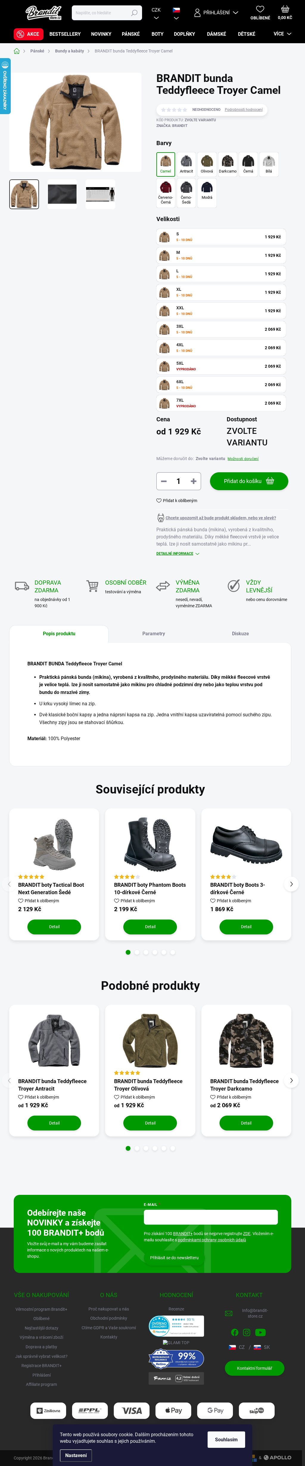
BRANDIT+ (183, 1233)
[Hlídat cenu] (216, 518)
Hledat (134, 12)
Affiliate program (41, 1384)
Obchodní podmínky (108, 1318)
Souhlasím (226, 1439)
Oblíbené (41, 1318)
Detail (54, 926)
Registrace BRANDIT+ (41, 1365)
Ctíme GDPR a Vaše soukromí (109, 1327)
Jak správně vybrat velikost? (41, 1356)
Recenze (176, 1309)
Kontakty (108, 1337)
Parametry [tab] (153, 633)
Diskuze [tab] (240, 633)
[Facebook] (234, 1331)
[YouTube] (260, 1331)
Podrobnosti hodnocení (244, 110)
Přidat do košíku (243, 481)
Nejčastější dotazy (41, 1328)
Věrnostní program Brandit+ (41, 1309)
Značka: (171, 126)
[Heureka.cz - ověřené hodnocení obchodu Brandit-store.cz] (176, 1326)
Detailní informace (174, 554)
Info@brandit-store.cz (255, 1313)
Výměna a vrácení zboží (41, 1337)
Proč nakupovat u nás (108, 1309)
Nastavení (76, 1455)
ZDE (246, 1233)
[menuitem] (28, 34)
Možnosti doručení (243, 459)
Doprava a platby (41, 1346)
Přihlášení (41, 1375)
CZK (156, 10)
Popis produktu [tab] (59, 633)
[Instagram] (246, 1331)
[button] (128, 952)
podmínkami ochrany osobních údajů (212, 1239)
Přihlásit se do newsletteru (174, 1257)
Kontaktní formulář (254, 1368)
